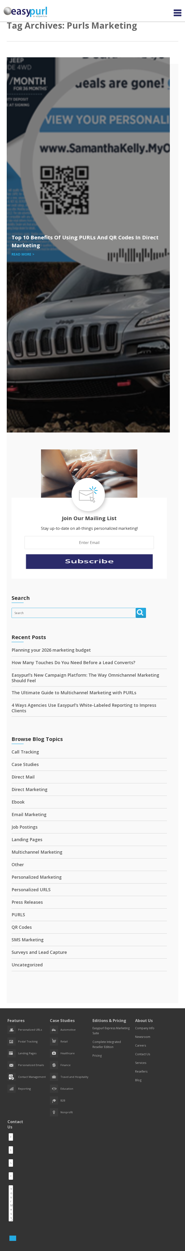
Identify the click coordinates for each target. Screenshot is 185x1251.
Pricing (97, 1056)
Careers (140, 1045)
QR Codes (22, 927)
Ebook (18, 802)
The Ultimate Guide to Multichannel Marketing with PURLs (74, 692)
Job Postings (25, 827)
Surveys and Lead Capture (39, 952)
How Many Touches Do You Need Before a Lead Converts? (73, 662)
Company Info (144, 1028)
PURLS (18, 914)
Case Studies (25, 764)
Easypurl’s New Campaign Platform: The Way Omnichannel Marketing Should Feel (85, 677)
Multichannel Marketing (37, 852)
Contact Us (142, 1054)
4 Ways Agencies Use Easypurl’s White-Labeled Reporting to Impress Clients (84, 708)
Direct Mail (23, 777)
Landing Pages (27, 839)
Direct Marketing (29, 789)
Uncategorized (27, 965)
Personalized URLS (31, 889)
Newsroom (142, 1037)
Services (140, 1063)
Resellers (141, 1071)
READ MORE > (23, 254)
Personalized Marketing (37, 877)
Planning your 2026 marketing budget (51, 650)
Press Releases (27, 902)
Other (18, 864)
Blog (138, 1080)
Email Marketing (29, 814)
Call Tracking (25, 752)
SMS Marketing (28, 940)
